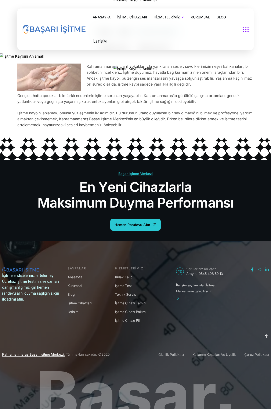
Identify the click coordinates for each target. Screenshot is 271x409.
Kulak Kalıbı (124, 277)
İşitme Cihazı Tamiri (130, 303)
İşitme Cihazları (80, 303)
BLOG (221, 17)
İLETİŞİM (100, 41)
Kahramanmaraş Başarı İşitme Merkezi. (33, 354)
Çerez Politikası (256, 355)
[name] (246, 29)
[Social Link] (252, 270)
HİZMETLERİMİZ (167, 17)
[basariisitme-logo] (54, 29)
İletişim (73, 312)
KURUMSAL (200, 17)
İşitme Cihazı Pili (128, 321)
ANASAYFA (102, 17)
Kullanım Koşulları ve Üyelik (214, 355)
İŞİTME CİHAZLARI (132, 17)
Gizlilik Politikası (171, 355)
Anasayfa (75, 277)
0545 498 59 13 (211, 274)
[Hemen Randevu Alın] (135, 225)
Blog (71, 295)
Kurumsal (75, 286)
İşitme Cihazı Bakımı (131, 312)
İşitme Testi (124, 286)
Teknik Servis (125, 295)
